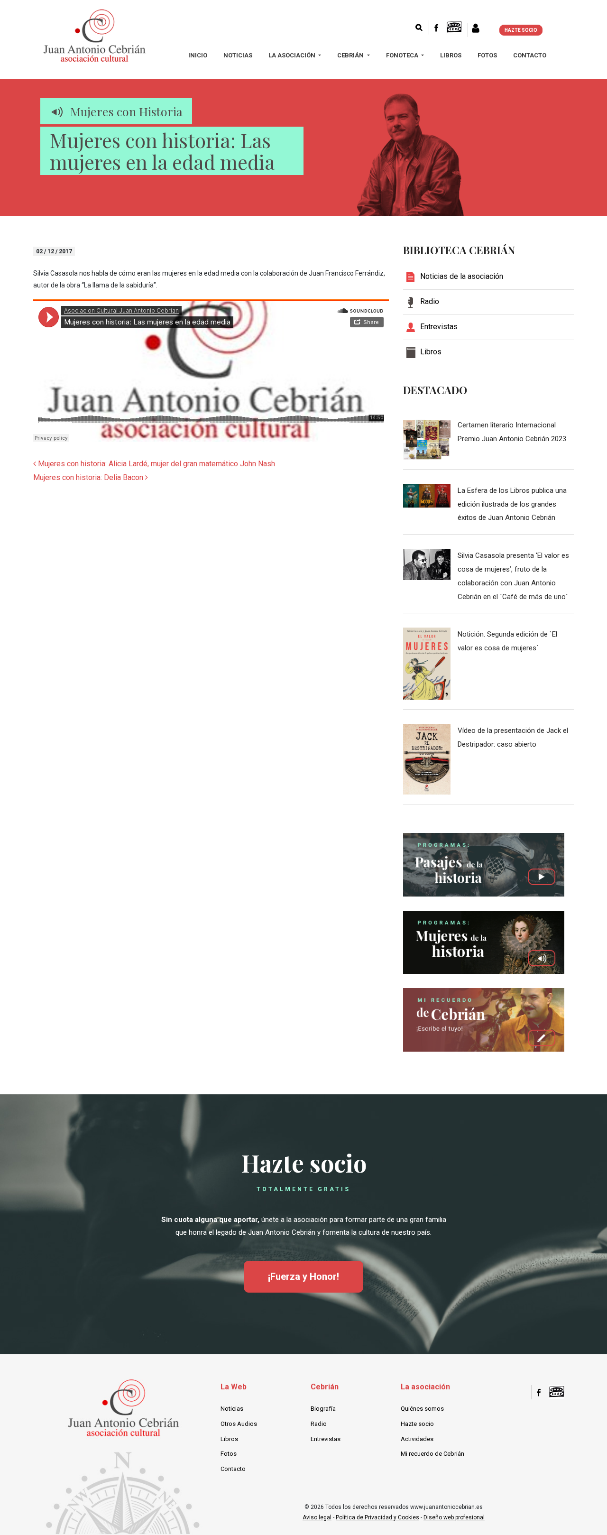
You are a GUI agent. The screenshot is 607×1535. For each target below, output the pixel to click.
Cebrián (351, 55)
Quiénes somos (422, 1408)
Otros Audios (239, 1423)
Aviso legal (317, 1517)
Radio (319, 1423)
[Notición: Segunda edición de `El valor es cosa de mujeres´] (427, 663)
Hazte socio (417, 1423)
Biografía (323, 1408)
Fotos (487, 55)
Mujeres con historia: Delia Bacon (89, 477)
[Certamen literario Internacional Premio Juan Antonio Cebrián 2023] (427, 438)
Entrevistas (325, 1439)
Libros (450, 55)
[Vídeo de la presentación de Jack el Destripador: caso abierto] (427, 758)
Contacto (529, 55)
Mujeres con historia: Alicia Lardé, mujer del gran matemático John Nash (155, 463)
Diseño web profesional (454, 1517)
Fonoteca (403, 55)
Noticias (237, 55)
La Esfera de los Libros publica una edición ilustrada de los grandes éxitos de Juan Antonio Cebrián (512, 504)
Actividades (417, 1439)
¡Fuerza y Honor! (303, 1276)
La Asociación (292, 55)
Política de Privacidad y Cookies (377, 1517)
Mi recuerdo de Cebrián (432, 1453)
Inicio (197, 55)
